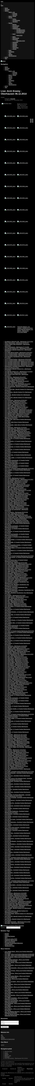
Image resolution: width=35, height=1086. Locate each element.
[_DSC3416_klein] (22, 128)
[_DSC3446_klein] (22, 186)
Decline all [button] (13, 1069)
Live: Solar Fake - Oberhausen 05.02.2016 (16, 562)
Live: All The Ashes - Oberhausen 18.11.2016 (16, 493)
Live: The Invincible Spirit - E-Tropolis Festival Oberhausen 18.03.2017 (17, 463)
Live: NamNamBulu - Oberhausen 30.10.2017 (17, 381)
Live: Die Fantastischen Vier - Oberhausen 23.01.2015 (19, 654)
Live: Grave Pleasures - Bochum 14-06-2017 (16, 407)
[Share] (32, 119)
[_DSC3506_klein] (22, 291)
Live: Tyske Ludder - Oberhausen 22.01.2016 (16, 565)
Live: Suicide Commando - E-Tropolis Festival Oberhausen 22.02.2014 (17, 698)
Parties (14, 19)
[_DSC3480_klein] (10, 256)
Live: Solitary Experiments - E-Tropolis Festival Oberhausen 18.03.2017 (17, 461)
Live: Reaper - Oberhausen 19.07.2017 (15, 404)
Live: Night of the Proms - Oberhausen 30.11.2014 (18, 674)
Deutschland (15, 26)
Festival (7, 935)
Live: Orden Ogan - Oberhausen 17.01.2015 (16, 661)
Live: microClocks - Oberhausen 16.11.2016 (16, 496)
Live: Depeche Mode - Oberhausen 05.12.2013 (17, 739)
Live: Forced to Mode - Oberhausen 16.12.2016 (17, 485)
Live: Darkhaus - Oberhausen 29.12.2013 (16, 736)
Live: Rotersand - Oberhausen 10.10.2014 (16, 687)
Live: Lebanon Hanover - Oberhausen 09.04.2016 (18, 516)
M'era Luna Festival (10, 941)
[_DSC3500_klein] (10, 280)
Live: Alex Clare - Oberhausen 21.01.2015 (16, 657)
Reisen (10, 23)
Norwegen (15, 39)
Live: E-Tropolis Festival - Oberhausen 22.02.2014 (18, 360)
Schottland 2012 (20, 30)
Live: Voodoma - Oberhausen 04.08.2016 (15, 894)
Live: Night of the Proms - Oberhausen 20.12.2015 (18, 569)
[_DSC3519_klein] (10, 326)
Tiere (10, 53)
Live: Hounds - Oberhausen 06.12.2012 (15, 764)
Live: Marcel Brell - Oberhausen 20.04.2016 (16, 515)
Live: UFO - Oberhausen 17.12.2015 (14, 572)
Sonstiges (15, 21)
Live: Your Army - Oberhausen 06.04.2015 (16, 605)
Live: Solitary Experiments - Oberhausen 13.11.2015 (18, 577)
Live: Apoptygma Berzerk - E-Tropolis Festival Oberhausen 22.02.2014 (17, 701)
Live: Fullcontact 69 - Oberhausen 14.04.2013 (17, 752)
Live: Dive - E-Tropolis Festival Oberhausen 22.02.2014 (19, 714)
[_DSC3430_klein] (22, 151)
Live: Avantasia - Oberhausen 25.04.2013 (16, 744)
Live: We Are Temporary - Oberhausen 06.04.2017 (18, 433)
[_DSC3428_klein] (22, 139)
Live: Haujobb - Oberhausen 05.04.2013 (15, 754)
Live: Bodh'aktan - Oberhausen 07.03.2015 (16, 650)
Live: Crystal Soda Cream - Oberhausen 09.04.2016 (18, 517)
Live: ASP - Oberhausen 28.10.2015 (14, 598)
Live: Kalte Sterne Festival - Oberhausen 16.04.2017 (18, 352)
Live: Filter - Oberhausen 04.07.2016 (14, 506)
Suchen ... (3, 927)
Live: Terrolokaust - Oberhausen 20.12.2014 (16, 665)
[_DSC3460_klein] (22, 209)
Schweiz (14, 43)
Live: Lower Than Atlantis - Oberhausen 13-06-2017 (18, 411)
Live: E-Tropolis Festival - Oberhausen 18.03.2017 (18, 354)
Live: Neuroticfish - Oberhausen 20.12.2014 (16, 663)
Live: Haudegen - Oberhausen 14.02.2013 (16, 759)
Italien (14, 36)
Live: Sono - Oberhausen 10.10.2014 (14, 688)
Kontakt (3, 1038)
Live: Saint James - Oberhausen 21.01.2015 (16, 658)
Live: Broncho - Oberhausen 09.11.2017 (15, 377)
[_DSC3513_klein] (22, 303)
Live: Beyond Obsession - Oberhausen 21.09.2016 (18, 901)
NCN (6, 937)
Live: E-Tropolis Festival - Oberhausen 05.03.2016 (18, 355)
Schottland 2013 (20, 31)
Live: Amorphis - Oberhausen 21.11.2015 (15, 576)
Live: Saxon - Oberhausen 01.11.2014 (15, 678)
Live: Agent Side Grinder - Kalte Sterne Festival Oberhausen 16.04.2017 (17, 417)
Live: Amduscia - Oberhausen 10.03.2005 (16, 893)
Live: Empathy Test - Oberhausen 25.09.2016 (16, 904)
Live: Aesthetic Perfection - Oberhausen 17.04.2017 (18, 412)
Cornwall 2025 (20, 32)
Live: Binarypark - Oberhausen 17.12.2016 (16, 482)
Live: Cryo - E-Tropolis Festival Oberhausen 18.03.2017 (19, 468)
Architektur (11, 51)
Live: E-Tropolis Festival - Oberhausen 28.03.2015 (18, 359)
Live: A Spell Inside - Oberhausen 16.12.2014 (16, 668)
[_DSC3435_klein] (10, 174)
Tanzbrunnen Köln (9, 946)
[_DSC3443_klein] (10, 186)
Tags (6, 58)
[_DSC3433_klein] (10, 163)
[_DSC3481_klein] (22, 256)
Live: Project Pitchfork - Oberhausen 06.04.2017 (17, 431)
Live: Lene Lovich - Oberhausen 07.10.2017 (16, 385)
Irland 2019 (19, 35)
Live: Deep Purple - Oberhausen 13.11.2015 (16, 579)
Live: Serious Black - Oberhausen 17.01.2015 (17, 662)
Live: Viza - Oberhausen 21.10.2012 (14, 767)
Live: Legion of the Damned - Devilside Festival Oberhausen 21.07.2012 (17, 828)
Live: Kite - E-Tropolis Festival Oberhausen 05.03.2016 (19, 556)
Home (6, 8)
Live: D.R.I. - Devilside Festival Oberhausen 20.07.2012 (19, 881)
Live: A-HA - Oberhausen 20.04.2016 (14, 513)
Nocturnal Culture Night (11, 939)
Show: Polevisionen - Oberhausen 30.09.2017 (17, 343)
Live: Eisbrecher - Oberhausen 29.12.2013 (16, 737)
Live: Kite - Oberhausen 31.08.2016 (14, 900)
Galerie (7, 11)
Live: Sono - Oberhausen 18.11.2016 (14, 491)
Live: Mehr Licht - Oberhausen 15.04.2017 (16, 430)
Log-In (2, 1045)
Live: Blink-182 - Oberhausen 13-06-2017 (16, 408)
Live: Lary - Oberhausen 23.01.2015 (14, 655)
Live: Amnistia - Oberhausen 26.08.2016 (15, 897)
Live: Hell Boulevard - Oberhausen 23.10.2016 (17, 505)
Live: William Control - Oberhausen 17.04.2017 (17, 414)
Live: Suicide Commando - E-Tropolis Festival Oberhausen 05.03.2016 (17, 526)
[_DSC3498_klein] (22, 268)
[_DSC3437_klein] (22, 174)
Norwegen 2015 (20, 41)
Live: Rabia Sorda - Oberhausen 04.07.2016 (16, 508)
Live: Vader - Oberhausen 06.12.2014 (14, 670)
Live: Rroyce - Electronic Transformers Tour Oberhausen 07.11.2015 (16, 588)
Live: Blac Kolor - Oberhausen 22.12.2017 (16, 373)
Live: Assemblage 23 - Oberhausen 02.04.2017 (17, 434)
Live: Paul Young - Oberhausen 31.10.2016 (16, 497)
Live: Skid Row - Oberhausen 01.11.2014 (15, 680)
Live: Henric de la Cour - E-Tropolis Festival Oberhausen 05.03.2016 (16, 560)
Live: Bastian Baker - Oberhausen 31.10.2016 (17, 498)
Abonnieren (5, 1027)
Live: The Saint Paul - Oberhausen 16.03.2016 (17, 521)
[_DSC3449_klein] (10, 198)
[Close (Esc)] (31, 119)
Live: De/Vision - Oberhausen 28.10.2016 (16, 500)
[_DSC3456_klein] (10, 209)
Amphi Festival (8, 944)
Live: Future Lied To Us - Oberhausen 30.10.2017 (18, 384)
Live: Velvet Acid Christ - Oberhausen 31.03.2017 (18, 435)
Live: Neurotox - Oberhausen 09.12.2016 (15, 489)
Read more (30, 1069)
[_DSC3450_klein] (22, 198)
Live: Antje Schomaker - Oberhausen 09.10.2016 (17, 921)
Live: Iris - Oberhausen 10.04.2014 (14, 691)
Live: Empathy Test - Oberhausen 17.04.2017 (16, 415)
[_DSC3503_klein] (10, 291)
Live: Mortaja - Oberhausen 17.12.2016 (15, 483)
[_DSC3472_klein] (10, 233)
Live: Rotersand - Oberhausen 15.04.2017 (16, 427)
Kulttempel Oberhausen (11, 940)
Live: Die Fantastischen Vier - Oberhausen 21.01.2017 (19, 479)
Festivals (14, 13)
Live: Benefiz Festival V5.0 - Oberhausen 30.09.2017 (18, 348)
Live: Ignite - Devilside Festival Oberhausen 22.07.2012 (19, 771)
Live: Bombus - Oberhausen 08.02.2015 (15, 653)
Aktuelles (7, 9)
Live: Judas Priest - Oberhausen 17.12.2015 (16, 571)
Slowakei (14, 45)
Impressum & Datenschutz (8, 1039)
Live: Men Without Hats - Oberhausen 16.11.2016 (18, 494)
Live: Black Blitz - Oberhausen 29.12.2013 (16, 734)
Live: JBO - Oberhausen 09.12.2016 (14, 487)
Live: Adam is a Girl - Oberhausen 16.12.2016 (17, 486)
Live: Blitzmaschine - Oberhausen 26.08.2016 (17, 898)
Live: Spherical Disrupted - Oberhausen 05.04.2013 (18, 758)
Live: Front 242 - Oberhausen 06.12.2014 (15, 672)
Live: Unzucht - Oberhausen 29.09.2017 (15, 401)
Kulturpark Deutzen (10, 936)
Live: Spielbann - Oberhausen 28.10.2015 (16, 599)
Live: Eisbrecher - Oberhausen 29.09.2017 (16, 400)
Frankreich (15, 27)
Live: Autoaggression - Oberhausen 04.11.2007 (17, 745)
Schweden (15, 42)
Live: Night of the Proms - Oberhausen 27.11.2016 (18, 490)
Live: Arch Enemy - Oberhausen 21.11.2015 (16, 575)
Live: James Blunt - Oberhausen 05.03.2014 (16, 692)
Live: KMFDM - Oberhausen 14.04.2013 (15, 749)
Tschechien (15, 47)
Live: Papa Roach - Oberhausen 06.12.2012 (16, 763)
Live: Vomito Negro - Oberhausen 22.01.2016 (17, 567)
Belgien (14, 24)
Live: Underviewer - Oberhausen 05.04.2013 (16, 755)
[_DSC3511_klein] (10, 303)
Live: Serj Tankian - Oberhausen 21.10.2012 (16, 766)
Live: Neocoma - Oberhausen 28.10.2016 (16, 502)
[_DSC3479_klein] (22, 245)
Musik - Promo (12, 16)
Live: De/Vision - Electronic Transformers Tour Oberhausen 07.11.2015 (17, 582)
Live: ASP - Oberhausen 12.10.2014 (14, 685)
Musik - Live (12, 12)
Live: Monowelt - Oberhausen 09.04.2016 (16, 519)
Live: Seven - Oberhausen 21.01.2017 (15, 478)
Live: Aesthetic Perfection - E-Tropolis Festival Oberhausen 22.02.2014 (17, 716)
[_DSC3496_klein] (10, 268)
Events (10, 17)
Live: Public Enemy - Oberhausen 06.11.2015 (17, 597)
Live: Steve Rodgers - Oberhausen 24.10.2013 (17, 741)
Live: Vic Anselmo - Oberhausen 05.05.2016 (16, 512)
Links (2, 1036)
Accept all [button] (4, 1069)
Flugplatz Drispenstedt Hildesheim (14, 943)
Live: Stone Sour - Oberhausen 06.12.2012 (16, 762)
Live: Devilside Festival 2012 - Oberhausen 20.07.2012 (19, 364)
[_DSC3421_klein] (10, 139)
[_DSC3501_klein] (22, 280)
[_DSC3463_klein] (22, 221)
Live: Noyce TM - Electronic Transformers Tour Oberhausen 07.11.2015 (17, 585)
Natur (10, 50)
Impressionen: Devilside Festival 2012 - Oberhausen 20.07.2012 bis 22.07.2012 (18, 366)
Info (2, 1035)
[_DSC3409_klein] (22, 116)
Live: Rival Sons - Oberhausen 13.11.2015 (16, 580)
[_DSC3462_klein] (10, 221)
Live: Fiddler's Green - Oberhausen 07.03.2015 (17, 648)
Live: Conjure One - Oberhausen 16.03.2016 (16, 520)
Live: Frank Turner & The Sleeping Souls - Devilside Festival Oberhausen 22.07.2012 (18, 779)
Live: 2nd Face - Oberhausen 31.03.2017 (15, 437)
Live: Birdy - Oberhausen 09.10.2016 (14, 923)
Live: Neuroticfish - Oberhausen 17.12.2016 (16, 481)
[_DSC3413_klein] (10, 128)
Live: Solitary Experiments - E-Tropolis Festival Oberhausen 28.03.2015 (17, 626)
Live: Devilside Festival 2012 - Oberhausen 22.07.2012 (19, 362)
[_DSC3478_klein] (10, 245)
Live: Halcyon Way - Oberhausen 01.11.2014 (16, 681)
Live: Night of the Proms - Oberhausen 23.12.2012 (18, 760)
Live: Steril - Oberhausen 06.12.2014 (14, 673)
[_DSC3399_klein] (10, 116)
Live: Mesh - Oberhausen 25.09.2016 (14, 906)
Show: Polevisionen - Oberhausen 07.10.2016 (17, 347)
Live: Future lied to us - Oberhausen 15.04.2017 (17, 429)
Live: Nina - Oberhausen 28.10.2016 (14, 501)
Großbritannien (16, 28)
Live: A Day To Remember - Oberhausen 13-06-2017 (18, 410)
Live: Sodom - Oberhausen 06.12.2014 (15, 669)
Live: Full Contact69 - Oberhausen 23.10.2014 (17, 684)
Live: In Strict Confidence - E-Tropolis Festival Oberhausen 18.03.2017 (17, 466)
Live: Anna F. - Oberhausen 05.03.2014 (15, 693)
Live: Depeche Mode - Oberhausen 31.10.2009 (17, 743)
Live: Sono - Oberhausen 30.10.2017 (14, 379)
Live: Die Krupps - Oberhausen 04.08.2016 (16, 896)
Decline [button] (11, 1078)
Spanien (14, 46)
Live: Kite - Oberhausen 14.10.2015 (14, 601)
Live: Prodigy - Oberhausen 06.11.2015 (15, 595)
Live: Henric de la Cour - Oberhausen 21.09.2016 (18, 902)
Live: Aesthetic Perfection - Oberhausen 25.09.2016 (18, 905)
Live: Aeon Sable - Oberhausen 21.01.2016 (16, 568)
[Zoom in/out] (32, 120)
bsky (2, 1)
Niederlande (15, 38)
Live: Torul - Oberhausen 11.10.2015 (14, 602)
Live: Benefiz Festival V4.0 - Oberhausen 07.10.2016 (18, 371)
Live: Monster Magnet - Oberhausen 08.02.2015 (17, 651)
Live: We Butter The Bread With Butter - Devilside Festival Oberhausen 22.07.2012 (17, 795)
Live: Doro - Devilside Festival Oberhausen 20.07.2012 (19, 857)
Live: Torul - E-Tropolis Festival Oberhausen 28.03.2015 (19, 631)
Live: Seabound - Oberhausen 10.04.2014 (16, 689)
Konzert (7, 933)
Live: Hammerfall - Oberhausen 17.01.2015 (16, 659)
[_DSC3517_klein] (22, 315)
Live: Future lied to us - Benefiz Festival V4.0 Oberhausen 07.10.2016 (16, 911)
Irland (13, 34)
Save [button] (15, 1082)
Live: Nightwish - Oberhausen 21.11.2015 (16, 573)
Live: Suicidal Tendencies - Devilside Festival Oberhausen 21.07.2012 (16, 812)
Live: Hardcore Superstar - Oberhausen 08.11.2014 (18, 677)
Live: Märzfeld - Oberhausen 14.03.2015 (15, 647)
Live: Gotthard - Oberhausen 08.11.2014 (15, 676)
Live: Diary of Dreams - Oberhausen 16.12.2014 (17, 666)
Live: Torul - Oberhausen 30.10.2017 (14, 382)
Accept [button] (4, 1078)
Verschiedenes (12, 56)
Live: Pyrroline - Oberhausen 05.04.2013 (15, 756)
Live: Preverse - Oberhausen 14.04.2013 (15, 751)
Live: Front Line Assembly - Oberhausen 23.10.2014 (18, 683)
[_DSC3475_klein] (22, 233)
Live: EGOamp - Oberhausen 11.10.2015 (15, 603)
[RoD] (12, 925)
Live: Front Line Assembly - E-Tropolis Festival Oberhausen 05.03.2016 (17, 534)
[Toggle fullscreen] (31, 120)
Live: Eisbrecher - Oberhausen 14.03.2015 (16, 646)
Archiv (6, 57)
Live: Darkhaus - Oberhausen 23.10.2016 (16, 504)
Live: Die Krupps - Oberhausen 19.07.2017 (16, 403)
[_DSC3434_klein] (22, 163)
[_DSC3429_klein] (10, 151)
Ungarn (14, 49)
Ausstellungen (16, 20)
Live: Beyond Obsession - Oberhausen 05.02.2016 (18, 564)
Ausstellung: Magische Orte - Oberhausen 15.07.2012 (19, 341)
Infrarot (10, 54)
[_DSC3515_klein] (10, 315)
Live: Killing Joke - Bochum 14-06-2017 (15, 405)
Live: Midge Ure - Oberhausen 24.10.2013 (16, 740)
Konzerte (14, 15)
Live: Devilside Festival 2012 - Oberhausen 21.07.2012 (19, 363)
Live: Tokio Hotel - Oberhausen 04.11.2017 (16, 378)
